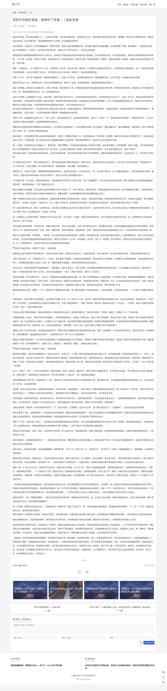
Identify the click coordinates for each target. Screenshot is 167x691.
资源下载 (134, 4)
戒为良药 (143, 4)
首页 (119, 4)
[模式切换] (150, 4)
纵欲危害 (22, 12)
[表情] (141, 643)
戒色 (97, 416)
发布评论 (149, 642)
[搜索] (154, 4)
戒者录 (126, 4)
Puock (88, 679)
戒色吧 (119, 412)
